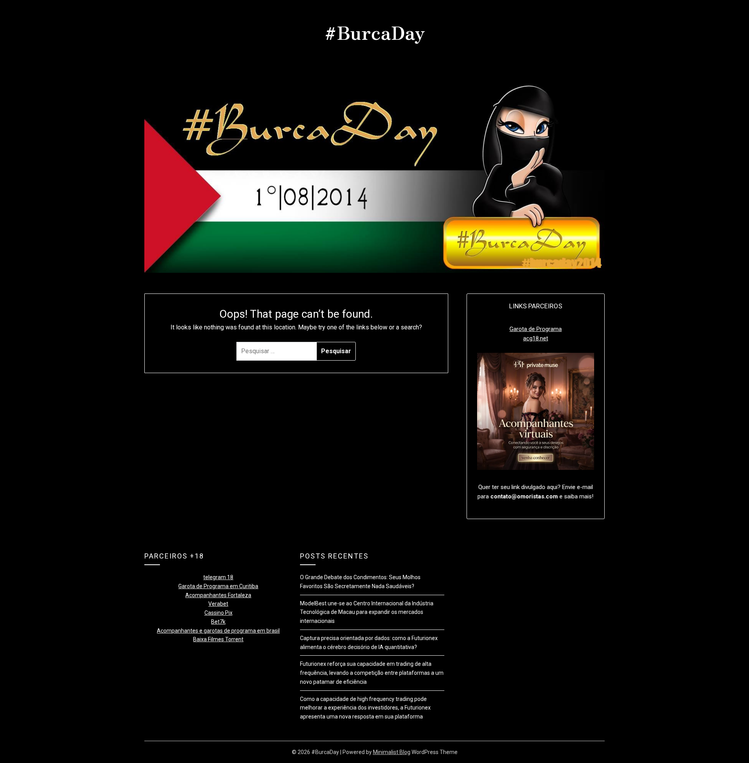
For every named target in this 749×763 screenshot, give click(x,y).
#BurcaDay (374, 31)
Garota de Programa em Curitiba (218, 586)
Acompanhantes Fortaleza (218, 595)
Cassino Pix (218, 613)
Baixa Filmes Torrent (218, 639)
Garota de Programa (535, 329)
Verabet (218, 604)
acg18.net (535, 338)
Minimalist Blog (391, 752)
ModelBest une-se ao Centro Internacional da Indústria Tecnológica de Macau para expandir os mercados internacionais (366, 612)
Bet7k (218, 622)
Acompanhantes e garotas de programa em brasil (218, 631)
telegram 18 (218, 577)
